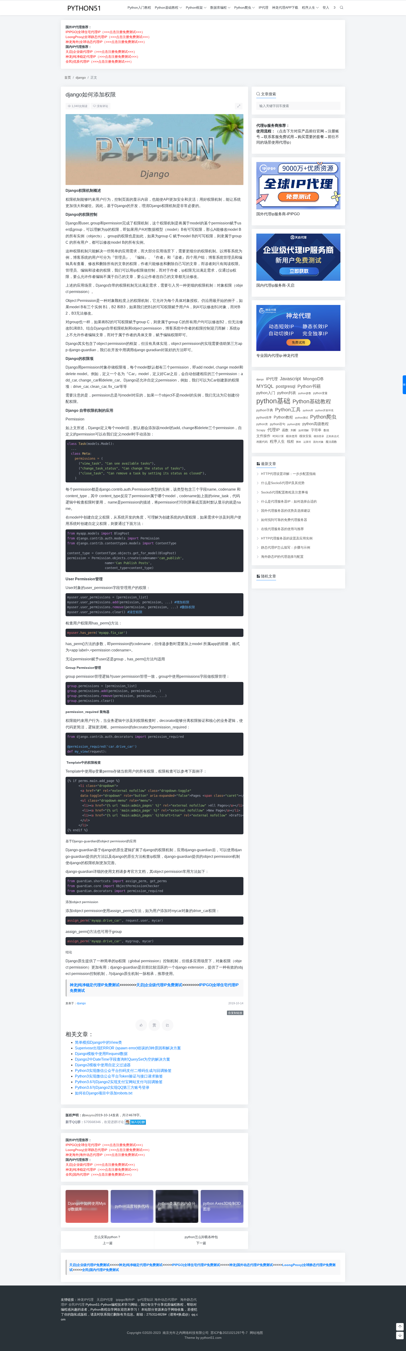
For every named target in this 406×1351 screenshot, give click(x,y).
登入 (326, 7)
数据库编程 (218, 7)
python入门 (265, 393)
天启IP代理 (106, 1299)
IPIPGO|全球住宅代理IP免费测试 (196, 1265)
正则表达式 (332, 436)
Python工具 (288, 409)
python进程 (293, 424)
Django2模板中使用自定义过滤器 (103, 1065)
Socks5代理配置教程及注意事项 (284, 492)
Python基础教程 (166, 7)
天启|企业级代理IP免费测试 (159, 985)
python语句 (277, 424)
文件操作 (263, 436)
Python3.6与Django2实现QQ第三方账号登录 (112, 1087)
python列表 (286, 393)
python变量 (320, 393)
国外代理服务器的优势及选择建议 (285, 510)
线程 (290, 441)
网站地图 (256, 1333)
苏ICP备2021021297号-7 (229, 1333)
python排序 (264, 417)
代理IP (273, 429)
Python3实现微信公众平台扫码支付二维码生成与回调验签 (123, 1071)
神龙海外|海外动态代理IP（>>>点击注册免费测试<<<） (106, 1155)
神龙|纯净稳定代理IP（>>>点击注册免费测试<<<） (103, 56)
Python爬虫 (242, 7)
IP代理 (263, 7)
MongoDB (313, 378)
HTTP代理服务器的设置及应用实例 (286, 538)
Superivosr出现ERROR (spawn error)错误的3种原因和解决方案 (128, 1048)
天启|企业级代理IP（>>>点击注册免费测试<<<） (101, 52)
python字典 (264, 410)
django (81, 77)
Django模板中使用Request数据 (101, 1054)
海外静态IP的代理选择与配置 (282, 556)
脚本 (298, 441)
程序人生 (308, 7)
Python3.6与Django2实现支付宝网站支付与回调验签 (119, 1082)
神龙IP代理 (86, 1299)
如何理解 (303, 430)
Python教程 (283, 417)
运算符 (307, 441)
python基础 (273, 401)
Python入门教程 (139, 7)
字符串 (316, 430)
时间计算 (278, 436)
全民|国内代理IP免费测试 (100, 1270)
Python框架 (194, 7)
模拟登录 (319, 436)
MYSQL (265, 386)
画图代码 (262, 441)
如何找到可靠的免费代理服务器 (284, 520)
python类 (262, 424)
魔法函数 (331, 441)
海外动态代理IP (166, 1299)
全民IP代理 (76, 1304)
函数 (285, 430)
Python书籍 (309, 386)
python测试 (301, 417)
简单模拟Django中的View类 (98, 1042)
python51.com (211, 1337)
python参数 (304, 393)
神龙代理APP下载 (285, 7)
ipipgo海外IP (126, 1299)
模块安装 (305, 436)
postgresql (285, 386)
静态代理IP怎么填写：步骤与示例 (285, 547)
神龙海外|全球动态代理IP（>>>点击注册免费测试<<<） (106, 42)
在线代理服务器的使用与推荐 (282, 529)
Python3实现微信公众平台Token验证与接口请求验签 (119, 1076)
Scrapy (260, 430)
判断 (293, 430)
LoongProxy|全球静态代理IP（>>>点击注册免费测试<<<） (108, 37)
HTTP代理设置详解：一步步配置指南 (288, 474)
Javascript (290, 378)
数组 (326, 430)
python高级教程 (315, 424)
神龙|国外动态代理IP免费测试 (251, 1265)
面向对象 (318, 441)
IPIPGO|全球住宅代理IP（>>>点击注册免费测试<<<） (105, 32)
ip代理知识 (145, 1299)
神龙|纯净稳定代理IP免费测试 (94, 985)
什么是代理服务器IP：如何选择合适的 (289, 501)
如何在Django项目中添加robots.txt (103, 1093)
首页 (67, 77)
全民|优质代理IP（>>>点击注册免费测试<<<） (99, 61)
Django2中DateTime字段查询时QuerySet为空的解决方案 (122, 1059)
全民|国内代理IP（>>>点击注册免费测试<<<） (99, 1174)
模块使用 (291, 436)
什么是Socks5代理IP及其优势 (282, 483)
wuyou (90, 1115)
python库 (308, 410)
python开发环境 (324, 410)
